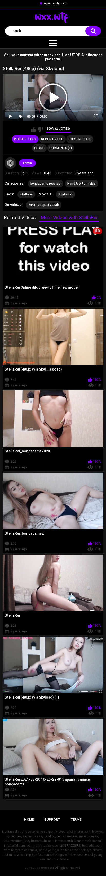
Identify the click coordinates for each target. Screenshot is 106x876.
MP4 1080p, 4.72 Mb (44, 205)
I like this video (33, 129)
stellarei (26, 194)
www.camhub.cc (54, 3)
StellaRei (65, 194)
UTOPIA (77, 55)
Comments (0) (60, 148)
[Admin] (10, 163)
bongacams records (45, 183)
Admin (27, 163)
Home (29, 819)
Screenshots (80, 139)
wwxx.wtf (47, 868)
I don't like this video (40, 129)
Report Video (52, 139)
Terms (76, 819)
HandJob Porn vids (81, 183)
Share (39, 148)
